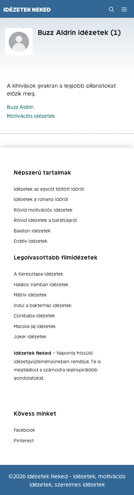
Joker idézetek (30, 336)
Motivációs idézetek (31, 115)
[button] (111, 9)
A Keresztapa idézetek (38, 273)
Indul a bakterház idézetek (42, 305)
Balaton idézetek (32, 230)
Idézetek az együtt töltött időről (49, 188)
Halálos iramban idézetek (41, 284)
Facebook (24, 429)
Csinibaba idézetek (34, 315)
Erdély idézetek (30, 240)
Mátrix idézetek (30, 294)
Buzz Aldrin (20, 107)
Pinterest (24, 440)
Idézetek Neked (27, 9)
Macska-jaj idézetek (35, 326)
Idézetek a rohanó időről (41, 199)
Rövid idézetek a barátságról (45, 220)
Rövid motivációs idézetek (43, 209)
